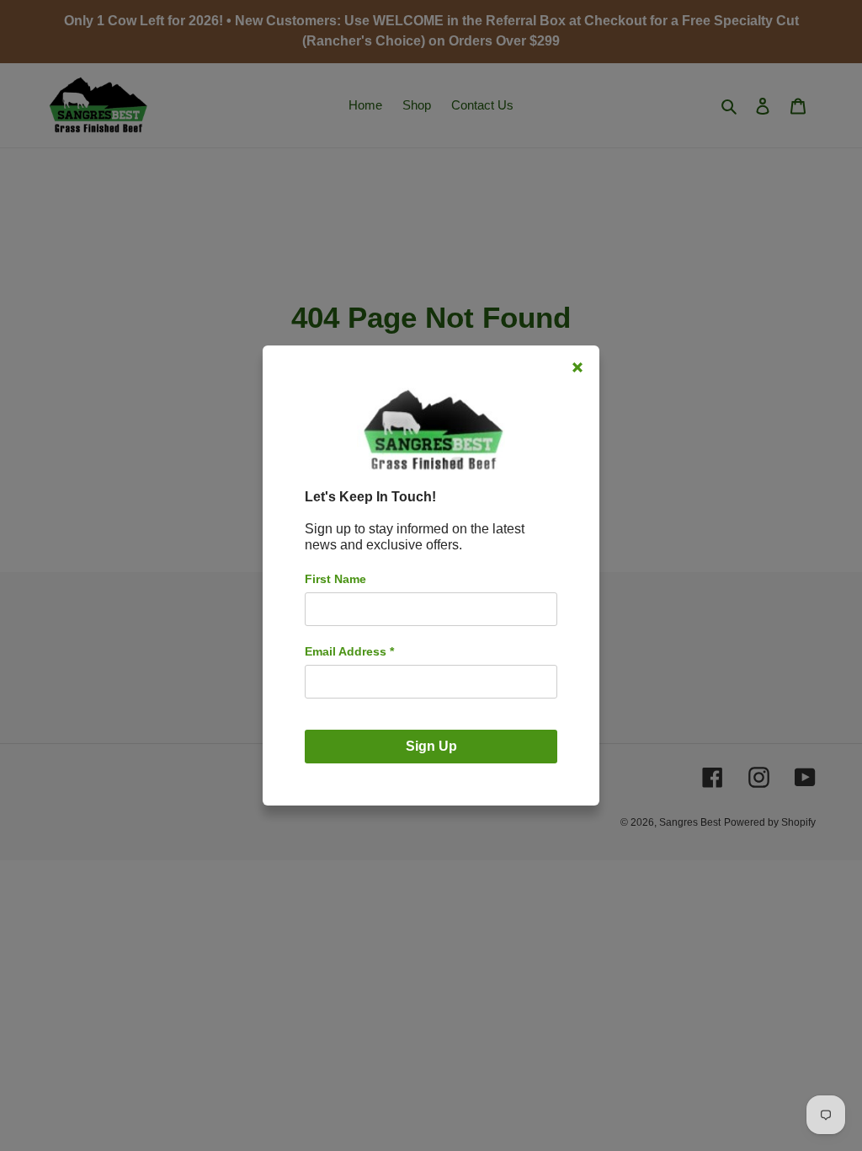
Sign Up (431, 746)
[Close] (577, 367)
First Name (335, 579)
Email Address (349, 651)
